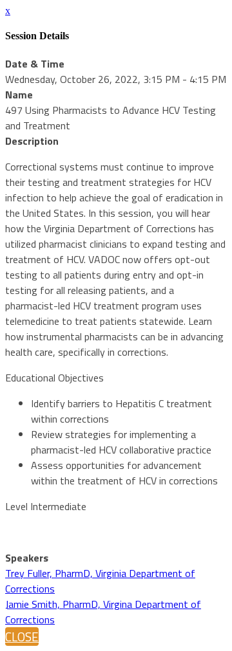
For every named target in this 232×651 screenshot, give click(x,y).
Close (22, 636)
